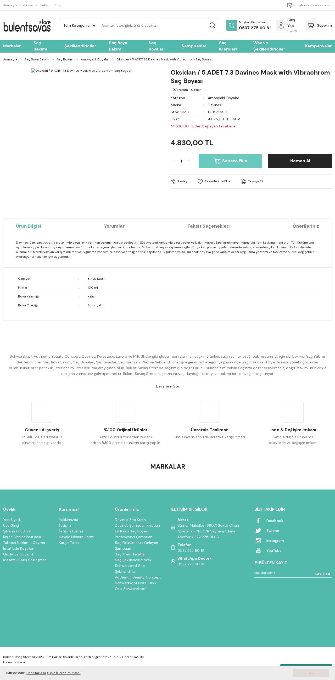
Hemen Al (300, 161)
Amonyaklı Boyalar (223, 97)
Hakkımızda (68, 519)
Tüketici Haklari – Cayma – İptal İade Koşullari (25, 545)
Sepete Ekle (234, 161)
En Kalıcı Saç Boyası (131, 531)
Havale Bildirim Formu (77, 537)
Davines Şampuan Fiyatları (137, 525)
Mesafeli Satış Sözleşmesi (25, 560)
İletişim (65, 525)
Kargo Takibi (69, 542)
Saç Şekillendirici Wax (133, 560)
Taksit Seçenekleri (208, 226)
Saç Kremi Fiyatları (131, 554)
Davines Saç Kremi (131, 519)
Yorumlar (114, 226)
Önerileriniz (306, 226)
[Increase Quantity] (189, 161)
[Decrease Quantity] (174, 161)
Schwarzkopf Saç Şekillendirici (130, 568)
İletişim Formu (71, 531)
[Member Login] (281, 25)
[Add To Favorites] (214, 181)
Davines (214, 105)
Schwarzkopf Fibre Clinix (136, 583)
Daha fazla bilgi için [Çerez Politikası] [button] (53, 673)
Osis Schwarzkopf (130, 588)
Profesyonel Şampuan (133, 537)
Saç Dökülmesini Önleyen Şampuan (136, 545)
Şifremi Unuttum (17, 531)
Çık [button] (311, 673)
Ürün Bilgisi (28, 226)
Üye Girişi (11, 525)
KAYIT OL (323, 574)
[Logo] (27, 25)
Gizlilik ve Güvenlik (18, 554)
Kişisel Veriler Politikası (22, 537)
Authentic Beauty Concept (138, 577)
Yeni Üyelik (12, 519)
